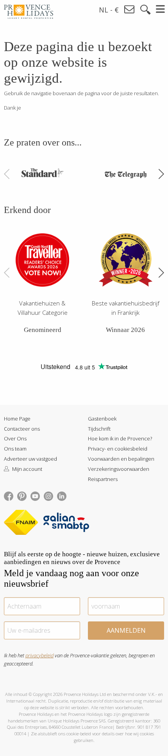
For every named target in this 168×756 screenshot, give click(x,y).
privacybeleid (39, 655)
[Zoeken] (145, 10)
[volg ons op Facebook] (8, 495)
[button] (161, 174)
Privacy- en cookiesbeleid (117, 448)
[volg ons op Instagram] (48, 495)
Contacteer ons (22, 428)
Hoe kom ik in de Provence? (120, 438)
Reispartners (103, 479)
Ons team (15, 448)
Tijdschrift (99, 428)
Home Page (17, 418)
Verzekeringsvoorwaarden (118, 468)
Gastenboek (102, 418)
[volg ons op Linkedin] (61, 495)
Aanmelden (126, 630)
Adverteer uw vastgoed (30, 458)
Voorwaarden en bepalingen (121, 458)
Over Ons (15, 438)
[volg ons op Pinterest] (22, 495)
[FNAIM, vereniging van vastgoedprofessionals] (23, 524)
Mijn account (26, 468)
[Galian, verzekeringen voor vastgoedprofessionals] (66, 524)
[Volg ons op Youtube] (35, 495)
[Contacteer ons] (130, 9)
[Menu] (161, 9)
